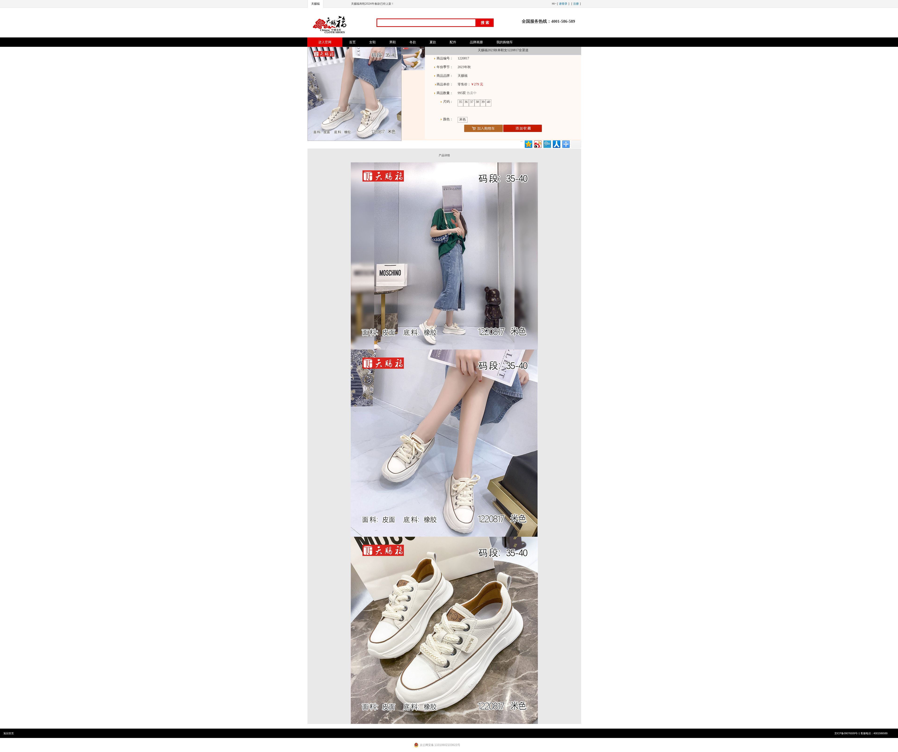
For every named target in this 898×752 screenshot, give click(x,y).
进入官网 (324, 42)
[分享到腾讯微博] (547, 143)
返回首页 (9, 733)
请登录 (563, 3)
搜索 (485, 23)
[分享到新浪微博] (537, 143)
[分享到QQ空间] (528, 143)
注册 (576, 3)
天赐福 (315, 3)
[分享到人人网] (556, 143)
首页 (352, 42)
